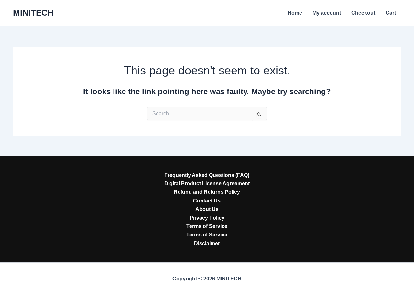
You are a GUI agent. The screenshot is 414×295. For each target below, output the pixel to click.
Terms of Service (206, 226)
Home (295, 13)
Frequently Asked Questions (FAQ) (206, 175)
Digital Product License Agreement (207, 183)
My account (326, 13)
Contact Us (207, 200)
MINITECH (33, 12)
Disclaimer (207, 243)
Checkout (363, 13)
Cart (391, 13)
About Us (207, 209)
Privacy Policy (207, 218)
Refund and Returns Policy (207, 192)
